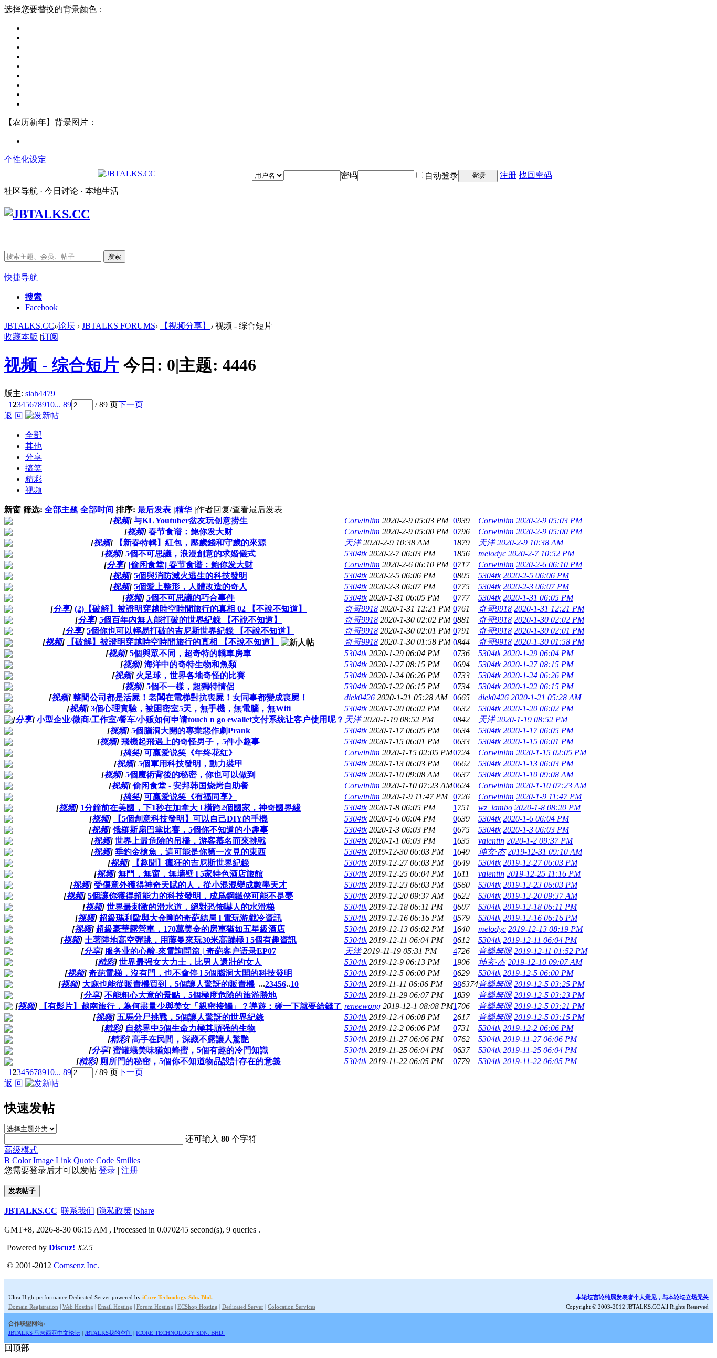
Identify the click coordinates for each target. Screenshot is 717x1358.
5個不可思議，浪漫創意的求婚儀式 (190, 553)
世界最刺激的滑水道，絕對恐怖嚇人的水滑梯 (191, 906)
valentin (491, 840)
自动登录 (441, 175)
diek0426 (359, 697)
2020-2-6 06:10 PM (549, 564)
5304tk (355, 553)
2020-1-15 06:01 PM (538, 741)
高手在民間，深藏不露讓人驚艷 (190, 1039)
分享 (33, 456)
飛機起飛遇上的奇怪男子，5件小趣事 (190, 741)
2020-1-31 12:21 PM (549, 608)
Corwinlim (362, 520)
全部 (33, 434)
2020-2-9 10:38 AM (530, 542)
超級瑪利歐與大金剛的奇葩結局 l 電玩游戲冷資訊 (190, 917)
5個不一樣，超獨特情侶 (190, 686)
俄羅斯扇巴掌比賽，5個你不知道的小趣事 (190, 829)
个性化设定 (25, 159)
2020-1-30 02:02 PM (549, 619)
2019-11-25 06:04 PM (540, 1050)
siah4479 (40, 393)
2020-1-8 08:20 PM (547, 807)
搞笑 (33, 468)
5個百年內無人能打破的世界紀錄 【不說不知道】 (190, 619)
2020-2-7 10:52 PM (541, 553)
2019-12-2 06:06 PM (538, 1028)
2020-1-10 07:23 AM (551, 785)
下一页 (130, 404)
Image (43, 1160)
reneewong (362, 1006)
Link (63, 1160)
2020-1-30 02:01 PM (549, 630)
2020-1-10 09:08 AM (538, 774)
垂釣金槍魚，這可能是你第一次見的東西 (190, 851)
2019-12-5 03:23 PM (549, 995)
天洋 (352, 542)
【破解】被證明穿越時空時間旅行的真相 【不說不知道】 (173, 641)
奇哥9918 (361, 608)
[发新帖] (42, 415)
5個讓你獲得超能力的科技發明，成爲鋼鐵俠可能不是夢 (190, 895)
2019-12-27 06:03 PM (540, 862)
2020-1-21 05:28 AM (546, 697)
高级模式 (21, 1149)
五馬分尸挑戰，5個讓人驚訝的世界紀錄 (190, 1017)
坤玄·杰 (491, 851)
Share (144, 1210)
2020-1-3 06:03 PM (536, 829)
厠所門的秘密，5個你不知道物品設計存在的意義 (190, 1061)
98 (457, 984)
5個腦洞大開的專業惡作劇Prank (190, 730)
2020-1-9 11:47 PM (549, 796)
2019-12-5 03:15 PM (549, 1017)
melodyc (492, 553)
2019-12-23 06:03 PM (540, 884)
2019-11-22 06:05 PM (540, 1061)
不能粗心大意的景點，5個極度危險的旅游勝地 (190, 995)
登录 (107, 1170)
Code (105, 1160)
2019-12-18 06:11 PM (540, 906)
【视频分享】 (185, 325)
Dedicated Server (242, 1306)
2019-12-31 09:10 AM (545, 851)
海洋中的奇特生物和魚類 (190, 664)
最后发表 (155, 509)
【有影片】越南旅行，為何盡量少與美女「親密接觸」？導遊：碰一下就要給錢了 (190, 1006)
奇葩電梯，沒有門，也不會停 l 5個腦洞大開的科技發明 (190, 973)
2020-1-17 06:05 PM (538, 730)
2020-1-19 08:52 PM (532, 719)
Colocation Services (291, 1306)
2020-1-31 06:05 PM (538, 597)
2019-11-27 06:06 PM (540, 1039)
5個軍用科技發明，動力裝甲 (190, 763)
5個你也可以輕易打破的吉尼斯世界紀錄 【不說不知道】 (190, 630)
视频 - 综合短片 (61, 364)
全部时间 (98, 509)
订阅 (49, 336)
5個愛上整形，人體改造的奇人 (190, 586)
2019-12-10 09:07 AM (545, 961)
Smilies (128, 1160)
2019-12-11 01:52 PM (550, 950)
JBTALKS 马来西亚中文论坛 (44, 1333)
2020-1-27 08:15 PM (538, 664)
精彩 (33, 479)
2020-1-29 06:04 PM (538, 653)
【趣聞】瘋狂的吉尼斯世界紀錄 (190, 862)
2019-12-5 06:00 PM (538, 973)
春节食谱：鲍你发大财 (191, 531)
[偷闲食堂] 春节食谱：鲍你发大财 (190, 564)
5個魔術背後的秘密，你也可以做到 (190, 774)
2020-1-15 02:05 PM (551, 752)
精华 (183, 509)
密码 (349, 175)
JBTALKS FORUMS (118, 325)
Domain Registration (33, 1306)
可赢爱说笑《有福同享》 (190, 796)
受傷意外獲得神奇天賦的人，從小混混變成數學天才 (190, 884)
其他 (33, 445)
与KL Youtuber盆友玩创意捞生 (191, 520)
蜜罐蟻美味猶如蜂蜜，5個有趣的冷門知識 (190, 1050)
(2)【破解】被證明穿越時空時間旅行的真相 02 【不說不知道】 (191, 608)
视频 (33, 490)
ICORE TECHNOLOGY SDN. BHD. (180, 1333)
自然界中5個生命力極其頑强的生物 (190, 1028)
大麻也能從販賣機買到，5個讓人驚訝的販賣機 (168, 984)
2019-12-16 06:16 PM (540, 917)
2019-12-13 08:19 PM (545, 928)
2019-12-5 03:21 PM (549, 1006)
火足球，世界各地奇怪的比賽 (190, 675)
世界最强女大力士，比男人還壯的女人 (190, 961)
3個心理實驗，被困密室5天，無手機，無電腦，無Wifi (191, 708)
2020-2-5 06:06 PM (536, 575)
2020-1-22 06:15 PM (538, 686)
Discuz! (62, 1247)
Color (21, 1160)
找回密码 (535, 175)
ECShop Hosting (197, 1306)
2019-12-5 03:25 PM (549, 984)
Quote (83, 1160)
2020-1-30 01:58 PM (549, 641)
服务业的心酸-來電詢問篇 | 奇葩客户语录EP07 (190, 950)
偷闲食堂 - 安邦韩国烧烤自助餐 (191, 785)
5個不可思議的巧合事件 (190, 597)
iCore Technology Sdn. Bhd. (177, 1297)
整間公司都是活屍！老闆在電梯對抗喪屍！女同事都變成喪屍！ (190, 697)
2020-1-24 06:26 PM (538, 675)
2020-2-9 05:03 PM (549, 520)
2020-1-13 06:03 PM (538, 763)
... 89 (63, 404)
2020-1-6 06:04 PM (536, 818)
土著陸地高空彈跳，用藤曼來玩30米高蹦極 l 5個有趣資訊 (191, 939)
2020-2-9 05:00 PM (549, 531)
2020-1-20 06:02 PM (538, 708)
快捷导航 (21, 277)
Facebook (41, 307)
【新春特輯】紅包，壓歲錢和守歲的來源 (190, 542)
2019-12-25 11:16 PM (544, 873)
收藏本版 (21, 336)
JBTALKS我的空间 (108, 1333)
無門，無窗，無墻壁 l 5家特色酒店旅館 (190, 873)
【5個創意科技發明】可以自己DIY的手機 (190, 818)
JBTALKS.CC (29, 325)
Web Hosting (77, 1306)
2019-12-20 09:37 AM (540, 895)
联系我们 (77, 1210)
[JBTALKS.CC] (127, 173)
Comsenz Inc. (76, 1265)
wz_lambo (495, 807)
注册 (508, 175)
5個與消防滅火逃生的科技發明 (190, 575)
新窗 (12, 509)
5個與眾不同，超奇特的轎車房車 (190, 653)
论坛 (66, 325)
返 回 (13, 415)
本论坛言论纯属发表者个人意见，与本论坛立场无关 (642, 1297)
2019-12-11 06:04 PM (540, 939)
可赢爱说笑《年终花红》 (190, 752)
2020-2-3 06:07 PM (536, 586)
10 (50, 404)
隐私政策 (115, 1210)
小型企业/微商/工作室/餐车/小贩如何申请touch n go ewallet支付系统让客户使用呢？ (190, 719)
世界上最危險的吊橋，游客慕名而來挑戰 (190, 840)
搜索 (114, 256)
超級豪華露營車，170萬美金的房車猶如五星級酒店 (190, 928)
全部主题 (62, 509)
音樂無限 (495, 950)
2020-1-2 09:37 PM (540, 840)
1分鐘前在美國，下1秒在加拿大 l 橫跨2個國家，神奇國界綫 (190, 807)
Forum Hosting (154, 1306)
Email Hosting (115, 1306)
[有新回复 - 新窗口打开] (8, 522)
